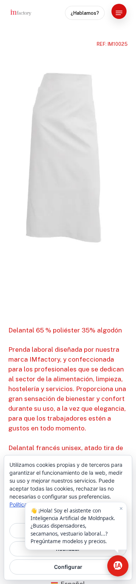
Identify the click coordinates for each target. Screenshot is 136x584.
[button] (119, 13)
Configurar (68, 567)
